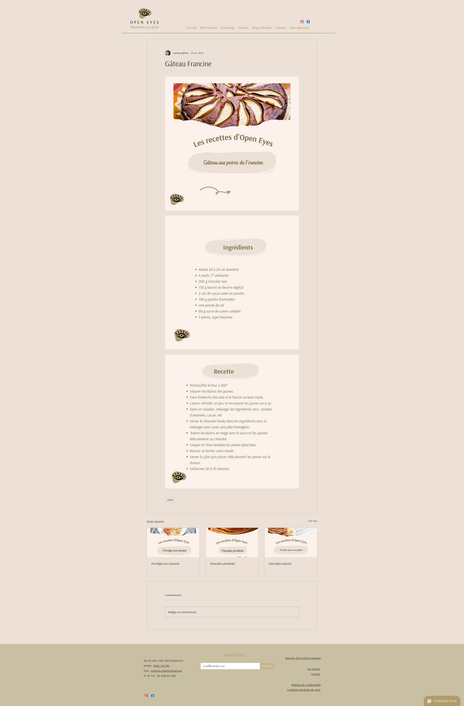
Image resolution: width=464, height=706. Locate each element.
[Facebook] (308, 22)
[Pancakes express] (291, 542)
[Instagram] (302, 22)
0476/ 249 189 (161, 665)
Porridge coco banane (165, 563)
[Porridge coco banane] (173, 542)
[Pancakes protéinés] (232, 542)
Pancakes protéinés (222, 563)
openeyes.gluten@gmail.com (166, 670)
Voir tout (312, 521)
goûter (170, 499)
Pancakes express (280, 563)
